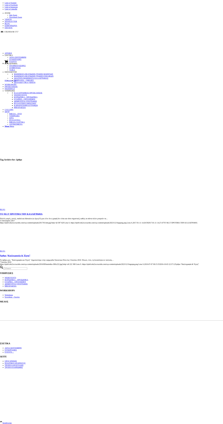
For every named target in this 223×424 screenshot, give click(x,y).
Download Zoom (15, 17)
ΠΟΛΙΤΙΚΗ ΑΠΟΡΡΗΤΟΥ (15, 363)
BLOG (7, 24)
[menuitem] (114, 15)
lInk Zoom (13, 15)
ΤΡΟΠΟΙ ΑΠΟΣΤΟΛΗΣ (14, 365)
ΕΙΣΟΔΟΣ (8, 28)
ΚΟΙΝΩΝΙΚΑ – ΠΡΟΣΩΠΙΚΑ (16, 280)
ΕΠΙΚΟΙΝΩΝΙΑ (11, 26)
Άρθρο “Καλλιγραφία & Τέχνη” (15, 255)
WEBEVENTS (10, 278)
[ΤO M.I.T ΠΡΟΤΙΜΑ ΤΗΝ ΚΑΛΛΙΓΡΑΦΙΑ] (28, 207)
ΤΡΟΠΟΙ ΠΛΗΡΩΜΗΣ (14, 367)
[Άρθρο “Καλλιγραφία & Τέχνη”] (17, 249)
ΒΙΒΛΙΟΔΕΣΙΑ (10, 286)
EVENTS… (9, 352)
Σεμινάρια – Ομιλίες (12, 297)
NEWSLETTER (11, 21)
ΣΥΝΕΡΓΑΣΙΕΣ (11, 350)
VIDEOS (8, 19)
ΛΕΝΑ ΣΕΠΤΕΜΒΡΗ (13, 348)
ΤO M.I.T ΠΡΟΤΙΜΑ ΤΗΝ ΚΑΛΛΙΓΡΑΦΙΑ (21, 214)
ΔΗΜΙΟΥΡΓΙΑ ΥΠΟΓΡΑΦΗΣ (16, 284)
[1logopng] (17, 44)
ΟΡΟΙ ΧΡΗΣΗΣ (11, 361)
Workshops (9, 295)
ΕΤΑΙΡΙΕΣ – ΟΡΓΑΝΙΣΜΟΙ (15, 282)
